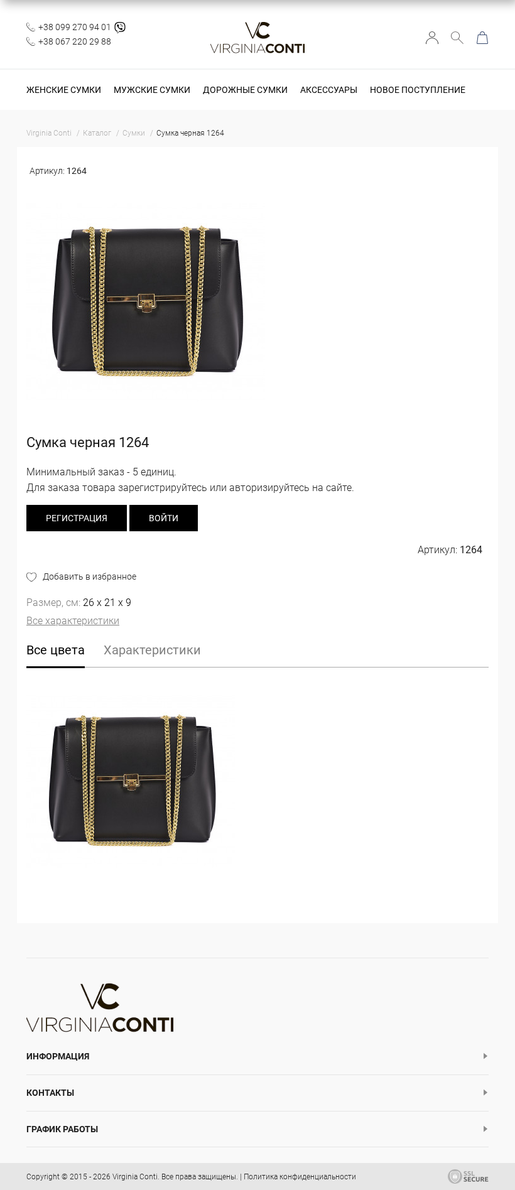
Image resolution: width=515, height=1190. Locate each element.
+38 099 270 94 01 (74, 27)
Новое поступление (417, 90)
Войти (432, 37)
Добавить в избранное (89, 576)
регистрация (76, 518)
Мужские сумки (152, 90)
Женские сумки (63, 90)
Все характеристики (72, 621)
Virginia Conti (135, 1176)
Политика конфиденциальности (300, 1176)
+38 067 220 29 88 (74, 41)
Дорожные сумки (245, 90)
